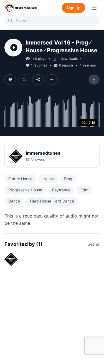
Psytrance (61, 189)
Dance (14, 201)
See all (94, 244)
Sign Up (73, 7)
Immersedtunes (43, 153)
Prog (68, 178)
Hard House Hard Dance (52, 201)
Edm (84, 189)
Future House (20, 178)
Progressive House (25, 189)
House (48, 178)
